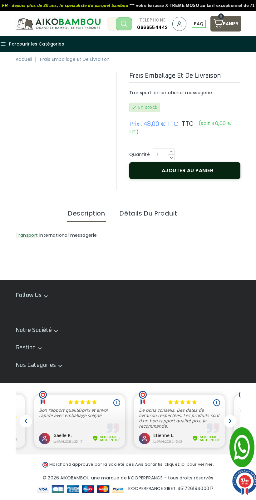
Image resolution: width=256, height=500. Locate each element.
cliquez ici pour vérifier (189, 464)
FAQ (199, 24)
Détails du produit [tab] (148, 213)
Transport (27, 235)
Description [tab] (86, 213)
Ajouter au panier (188, 170)
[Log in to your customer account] (179, 24)
